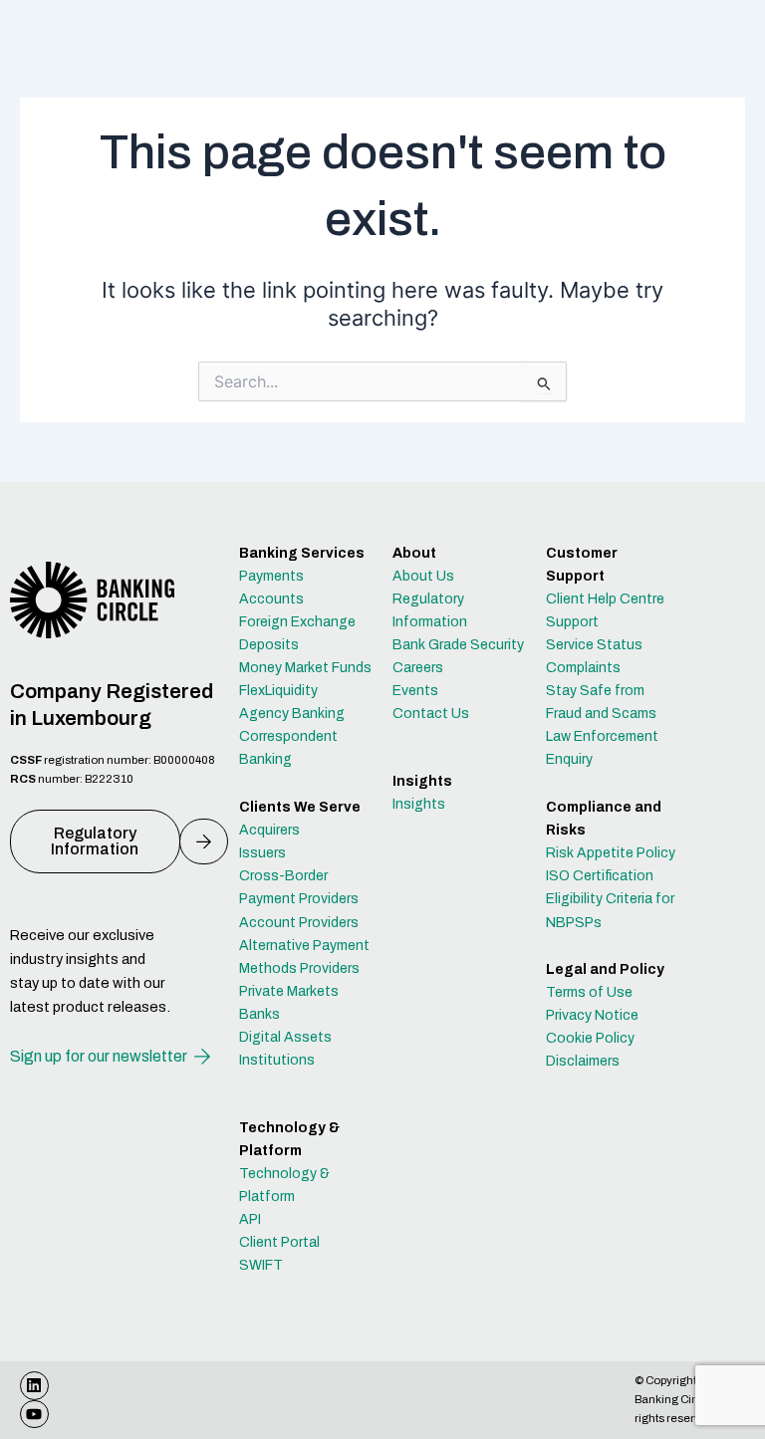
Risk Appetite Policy (610, 852)
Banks (259, 1014)
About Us (423, 576)
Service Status (594, 644)
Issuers (262, 852)
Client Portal (279, 1242)
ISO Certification (599, 875)
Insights (418, 804)
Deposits (269, 644)
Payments (271, 576)
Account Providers (299, 922)
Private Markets (289, 991)
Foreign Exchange (297, 621)
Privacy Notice (592, 1015)
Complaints (583, 667)
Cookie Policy (590, 1038)
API (250, 1219)
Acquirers (269, 830)
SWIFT (261, 1265)
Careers (417, 667)
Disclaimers (583, 1061)
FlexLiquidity (278, 690)
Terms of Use (589, 992)
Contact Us (430, 713)
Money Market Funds (305, 667)
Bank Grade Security (458, 644)
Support (572, 621)
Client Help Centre (605, 599)
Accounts (271, 599)
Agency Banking (292, 713)
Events (415, 690)
